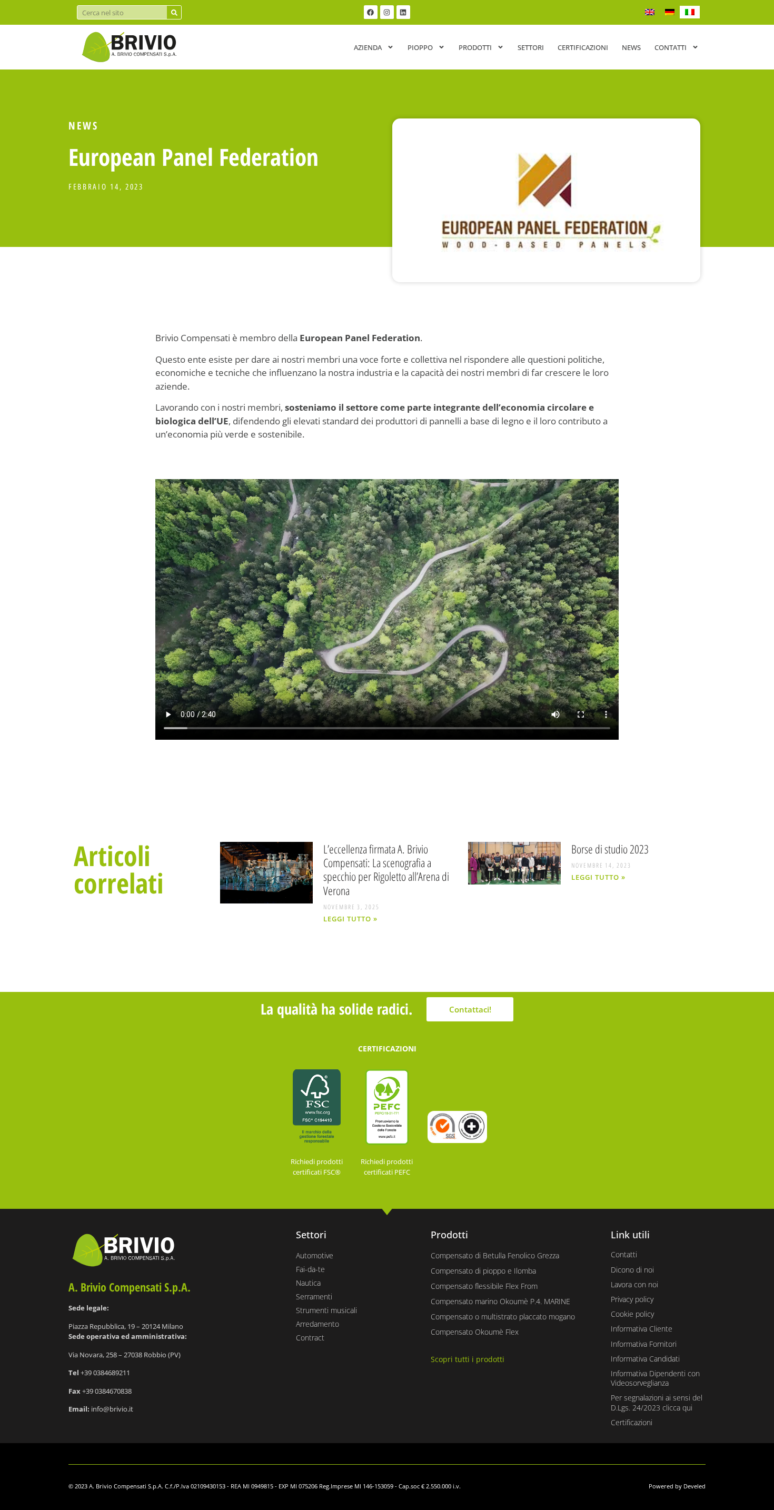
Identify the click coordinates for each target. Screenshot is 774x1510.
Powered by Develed (677, 1486)
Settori (531, 47)
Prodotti (475, 47)
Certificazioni (583, 47)
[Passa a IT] (690, 12)
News (631, 47)
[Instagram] (387, 12)
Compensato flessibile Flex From (484, 1286)
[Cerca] (174, 12)
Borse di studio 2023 (610, 849)
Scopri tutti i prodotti (467, 1359)
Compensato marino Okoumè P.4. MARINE (500, 1301)
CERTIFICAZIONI (387, 1049)
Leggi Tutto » (350, 918)
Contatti (670, 47)
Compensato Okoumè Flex (475, 1332)
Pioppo (420, 47)
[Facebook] (371, 12)
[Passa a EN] (650, 12)
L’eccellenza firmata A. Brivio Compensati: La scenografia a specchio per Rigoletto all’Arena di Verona (386, 869)
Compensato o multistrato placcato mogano (503, 1317)
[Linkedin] (403, 12)
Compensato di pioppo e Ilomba (483, 1271)
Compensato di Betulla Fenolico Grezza (495, 1255)
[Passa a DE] (670, 12)
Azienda (368, 47)
